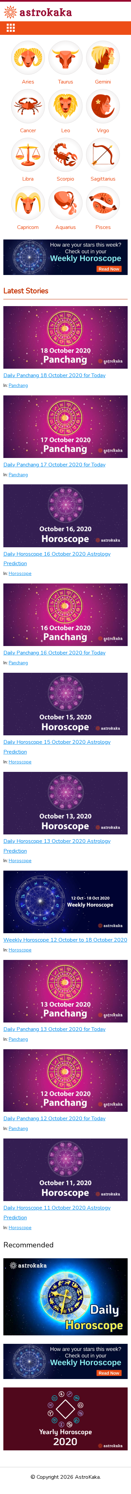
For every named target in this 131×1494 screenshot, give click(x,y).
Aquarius (65, 227)
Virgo (103, 130)
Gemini (103, 82)
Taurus (65, 82)
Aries (28, 82)
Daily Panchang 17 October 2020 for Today (54, 464)
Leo (65, 130)
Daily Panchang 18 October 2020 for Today (54, 375)
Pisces (103, 227)
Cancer (28, 130)
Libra (28, 179)
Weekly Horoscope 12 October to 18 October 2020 (65, 940)
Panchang (18, 386)
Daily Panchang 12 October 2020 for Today (54, 1118)
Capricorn (28, 227)
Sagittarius (103, 179)
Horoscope (20, 574)
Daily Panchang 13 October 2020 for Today (54, 1029)
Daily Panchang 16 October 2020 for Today (54, 653)
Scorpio (65, 179)
